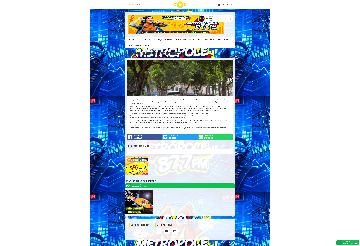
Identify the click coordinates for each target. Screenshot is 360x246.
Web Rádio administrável (232, 243)
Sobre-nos (131, 40)
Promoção (138, 45)
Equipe (219, 40)
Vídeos (200, 40)
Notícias (147, 40)
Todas (130, 45)
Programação (158, 40)
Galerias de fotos (181, 40)
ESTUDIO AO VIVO (209, 40)
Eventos (191, 40)
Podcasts (147, 45)
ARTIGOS (139, 40)
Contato (226, 40)
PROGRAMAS (168, 40)
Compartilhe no (138, 137)
